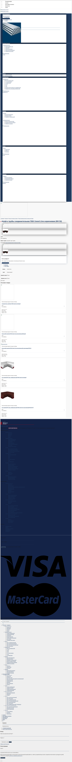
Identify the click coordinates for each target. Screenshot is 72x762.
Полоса (9, 492)
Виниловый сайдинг (9, 178)
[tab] (34, 265)
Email (1, 748)
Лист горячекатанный (7, 74)
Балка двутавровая (12, 501)
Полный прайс (8, 1)
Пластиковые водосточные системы (25, 218)
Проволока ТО (11, 489)
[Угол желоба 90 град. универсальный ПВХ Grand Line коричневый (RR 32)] (5, 234)
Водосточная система (9, 121)
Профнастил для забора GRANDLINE (12, 88)
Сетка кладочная (11, 517)
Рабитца (7, 150)
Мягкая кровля (8, 115)
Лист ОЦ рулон (11, 511)
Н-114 (6, 84)
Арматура (7, 17)
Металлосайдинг (8, 177)
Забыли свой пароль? (4, 744)
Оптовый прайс (6, 674)
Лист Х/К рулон (11, 452)
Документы (7, 530)
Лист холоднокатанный (7, 76)
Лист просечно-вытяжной (13, 516)
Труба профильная (9, 46)
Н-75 (6, 85)
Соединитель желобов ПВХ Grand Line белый (11, 303)
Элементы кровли (9, 123)
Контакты (7, 5)
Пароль (2, 737)
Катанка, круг (11, 485)
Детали (6, 264)
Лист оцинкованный (12, 510)
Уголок (6, 19)
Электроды (10, 522)
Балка (6, 20)
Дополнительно (6, 120)
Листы (4, 73)
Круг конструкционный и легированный (16, 487)
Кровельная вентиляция (10, 122)
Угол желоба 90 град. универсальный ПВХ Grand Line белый (14, 377)
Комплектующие (8, 180)
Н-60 (6, 86)
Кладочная (7, 149)
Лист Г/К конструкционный (13, 451)
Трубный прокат (6, 43)
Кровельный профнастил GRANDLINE (13, 87)
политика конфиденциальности (15, 755)
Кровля (4, 111)
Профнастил (5, 77)
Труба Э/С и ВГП (11, 497)
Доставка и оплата (9, 4)
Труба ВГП (7, 47)
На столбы (10, 445)
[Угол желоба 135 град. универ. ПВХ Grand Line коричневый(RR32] (5, 228)
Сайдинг (4, 174)
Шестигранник (11, 491)
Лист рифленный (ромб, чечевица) (15, 512)
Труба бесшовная (8, 49)
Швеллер (7, 18)
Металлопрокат (6, 14)
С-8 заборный (8, 83)
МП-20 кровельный (9, 80)
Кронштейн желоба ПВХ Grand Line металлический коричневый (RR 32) (16, 348)
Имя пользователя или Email (6, 733)
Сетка (4, 146)
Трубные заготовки (9, 51)
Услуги (6, 2)
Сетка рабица (11, 520)
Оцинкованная (11, 443)
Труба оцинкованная (12, 495)
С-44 (9, 460)
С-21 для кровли (8, 81)
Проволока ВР (11, 488)
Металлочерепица (9, 114)
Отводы (9, 519)
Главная (2, 218)
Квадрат (10, 490)
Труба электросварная (10, 50)
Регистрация (3, 757)
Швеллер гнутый (11, 515)
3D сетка (7, 151)
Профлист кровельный (10, 116)
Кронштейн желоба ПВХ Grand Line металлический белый (14, 333)
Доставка (6, 266)
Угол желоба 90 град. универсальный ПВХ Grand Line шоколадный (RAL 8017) (18, 407)
